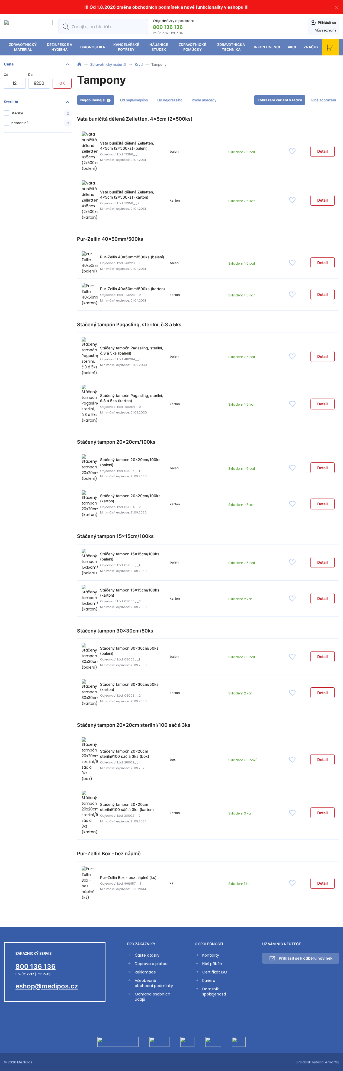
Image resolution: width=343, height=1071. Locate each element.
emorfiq (332, 1062)
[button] (322, 151)
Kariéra (208, 980)
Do (30, 75)
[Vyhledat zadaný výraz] (65, 26)
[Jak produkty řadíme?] (109, 100)
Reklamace (145, 972)
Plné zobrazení (323, 100)
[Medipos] (28, 26)
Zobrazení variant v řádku (279, 100)
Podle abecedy (204, 100)
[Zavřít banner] (336, 7)
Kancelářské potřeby (126, 47)
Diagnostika (92, 47)
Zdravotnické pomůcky (192, 47)
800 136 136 (168, 27)
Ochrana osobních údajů (152, 997)
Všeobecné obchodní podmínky (154, 983)
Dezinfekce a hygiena (59, 47)
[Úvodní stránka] (79, 64)
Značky (311, 47)
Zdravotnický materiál (23, 47)
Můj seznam (325, 30)
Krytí (139, 64)
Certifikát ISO (214, 972)
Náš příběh (212, 963)
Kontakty (210, 955)
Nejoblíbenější (92, 100)
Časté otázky (147, 955)
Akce (292, 47)
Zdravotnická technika (231, 47)
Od (6, 75)
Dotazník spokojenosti (214, 992)
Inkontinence (267, 47)
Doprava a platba (151, 963)
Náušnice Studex (158, 47)
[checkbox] (38, 113)
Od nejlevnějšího (134, 100)
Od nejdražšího (169, 100)
